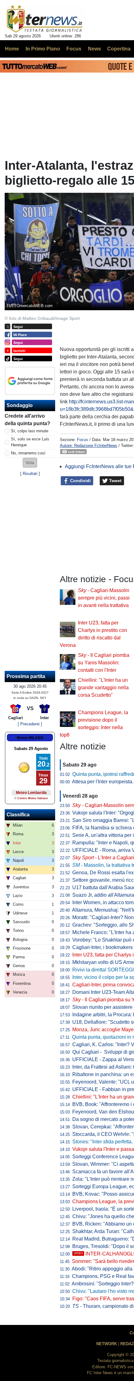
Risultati (30, 473)
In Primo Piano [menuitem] (43, 48)
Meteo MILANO (30, 738)
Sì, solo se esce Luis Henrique (30, 442)
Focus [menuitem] (73, 48)
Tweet (115, 480)
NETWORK (106, 1343)
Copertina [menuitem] (119, 48)
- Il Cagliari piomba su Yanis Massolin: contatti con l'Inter (103, 663)
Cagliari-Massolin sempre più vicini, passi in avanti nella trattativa (104, 598)
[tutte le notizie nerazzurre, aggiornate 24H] (45, 19)
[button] (30, 462)
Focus (82, 439)
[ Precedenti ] (30, 724)
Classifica (18, 814)
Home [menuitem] (12, 48)
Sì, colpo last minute (29, 431)
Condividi (80, 480)
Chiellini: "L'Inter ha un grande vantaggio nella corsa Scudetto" (103, 687)
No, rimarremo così (28, 453)
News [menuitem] (94, 48)
